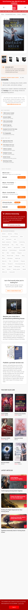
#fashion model (10, 255)
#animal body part (13, 250)
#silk (23, 266)
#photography (17, 266)
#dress (21, 236)
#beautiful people (5, 244)
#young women (17, 247)
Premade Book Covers (10, 14)
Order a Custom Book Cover (14, 290)
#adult (23, 247)
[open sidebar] (3, 7)
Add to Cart (22, 177)
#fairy (3, 255)
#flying (23, 255)
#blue (8, 253)
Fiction (19, 14)
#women (4, 233)
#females (17, 255)
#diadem (13, 253)
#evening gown (5, 236)
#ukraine (9, 269)
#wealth (24, 269)
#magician (23, 261)
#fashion (15, 242)
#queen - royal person (6, 242)
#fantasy (16, 233)
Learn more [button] (21, 603)
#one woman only (14, 236)
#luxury (22, 244)
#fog (12, 244)
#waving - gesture (16, 269)
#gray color (4, 261)
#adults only (4, 250)
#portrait (9, 247)
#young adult (12, 272)
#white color (4, 272)
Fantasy (24, 14)
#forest (3, 258)
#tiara (3, 269)
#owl (15, 239)
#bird (3, 253)
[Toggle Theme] (25, 7)
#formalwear (10, 258)
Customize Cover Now (14, 225)
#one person (10, 263)
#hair (10, 261)
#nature (3, 263)
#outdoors (4, 266)
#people (10, 266)
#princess (10, 233)
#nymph (3, 247)
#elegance (19, 253)
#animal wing (22, 242)
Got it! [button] (14, 607)
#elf (3, 239)
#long (17, 244)
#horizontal (16, 261)
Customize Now (15, 35)
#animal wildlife (22, 250)
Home (2, 14)
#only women (8, 239)
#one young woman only (20, 263)
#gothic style (17, 258)
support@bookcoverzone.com (14, 104)
